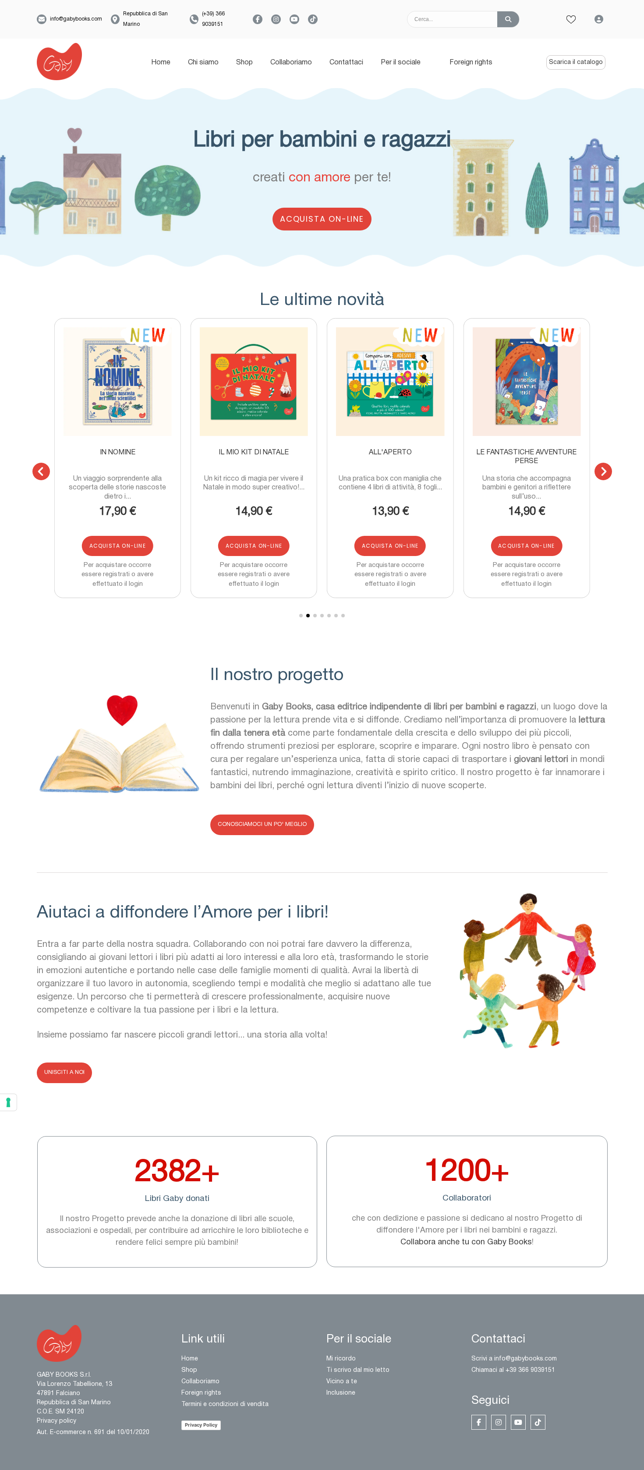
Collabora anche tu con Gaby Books (466, 1242)
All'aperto (390, 453)
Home (160, 63)
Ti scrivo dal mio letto (357, 1370)
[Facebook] (478, 1422)
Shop (244, 63)
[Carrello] (542, 19)
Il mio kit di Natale (254, 453)
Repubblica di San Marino (145, 19)
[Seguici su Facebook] (257, 19)
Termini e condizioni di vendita (225, 1404)
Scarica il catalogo (576, 62)
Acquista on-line (322, 218)
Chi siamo (203, 63)
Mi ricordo (341, 1359)
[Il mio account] (599, 19)
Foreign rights (470, 63)
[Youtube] (518, 1422)
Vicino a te (341, 1382)
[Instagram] (498, 1422)
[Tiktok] (538, 1422)
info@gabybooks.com (76, 19)
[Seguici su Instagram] (276, 19)
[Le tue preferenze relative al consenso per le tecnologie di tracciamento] (8, 1102)
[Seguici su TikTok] (313, 19)
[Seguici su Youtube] (294, 19)
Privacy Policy (201, 1425)
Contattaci (346, 63)
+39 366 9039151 (530, 1370)
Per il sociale (401, 63)
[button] (119, 381)
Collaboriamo (291, 63)
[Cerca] (508, 19)
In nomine (117, 453)
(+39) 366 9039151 (213, 19)
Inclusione (340, 1393)
